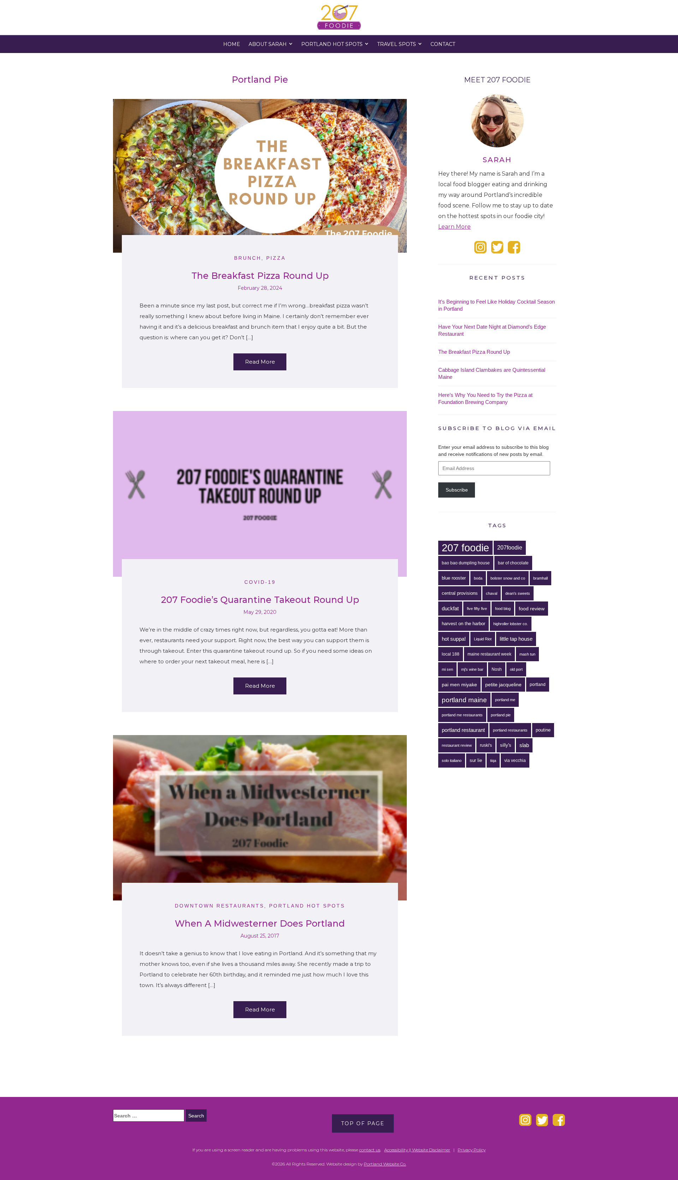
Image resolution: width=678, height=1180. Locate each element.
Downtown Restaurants (219, 906)
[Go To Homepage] (339, 17)
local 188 (450, 654)
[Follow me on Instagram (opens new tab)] (480, 247)
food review (532, 608)
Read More (260, 361)
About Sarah (268, 44)
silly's (505, 745)
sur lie (476, 760)
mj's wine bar (472, 669)
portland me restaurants (462, 715)
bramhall (540, 578)
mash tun (527, 654)
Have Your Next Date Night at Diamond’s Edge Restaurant (492, 330)
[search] (148, 1115)
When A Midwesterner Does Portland (260, 923)
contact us (369, 1149)
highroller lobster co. (510, 624)
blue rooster (454, 578)
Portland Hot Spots (332, 44)
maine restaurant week (489, 654)
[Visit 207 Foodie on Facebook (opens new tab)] (559, 1119)
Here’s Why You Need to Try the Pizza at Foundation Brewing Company (485, 398)
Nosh (497, 669)
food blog (503, 608)
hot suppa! (454, 639)
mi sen (447, 669)
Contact (442, 44)
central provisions (460, 593)
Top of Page (363, 1123)
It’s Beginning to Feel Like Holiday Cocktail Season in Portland (496, 305)
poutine (543, 730)
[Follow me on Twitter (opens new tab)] (497, 247)
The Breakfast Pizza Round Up (260, 275)
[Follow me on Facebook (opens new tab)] (514, 247)
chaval (491, 593)
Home (231, 44)
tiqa (493, 760)
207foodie (509, 548)
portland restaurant (463, 730)
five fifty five (477, 608)
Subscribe (457, 490)
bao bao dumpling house (466, 562)
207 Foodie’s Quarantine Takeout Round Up (260, 599)
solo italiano (452, 760)
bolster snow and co (507, 578)
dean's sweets (517, 593)
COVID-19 (260, 582)
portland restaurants (510, 730)
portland (538, 684)
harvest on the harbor (463, 623)
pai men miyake (459, 684)
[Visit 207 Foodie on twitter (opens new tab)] (542, 1119)
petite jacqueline (503, 684)
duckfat (450, 608)
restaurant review (457, 745)
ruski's (486, 745)
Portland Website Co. (385, 1164)
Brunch (247, 258)
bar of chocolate (513, 562)
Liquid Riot (483, 639)
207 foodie (465, 547)
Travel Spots (396, 44)
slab (524, 745)
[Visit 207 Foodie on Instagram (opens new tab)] (525, 1119)
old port (516, 669)
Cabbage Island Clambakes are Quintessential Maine (491, 373)
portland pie (501, 715)
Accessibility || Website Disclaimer (417, 1149)
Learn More (454, 226)
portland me (505, 700)
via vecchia (515, 760)
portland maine (464, 700)
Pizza (276, 258)
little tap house (516, 639)
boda (478, 578)
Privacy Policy (472, 1149)
